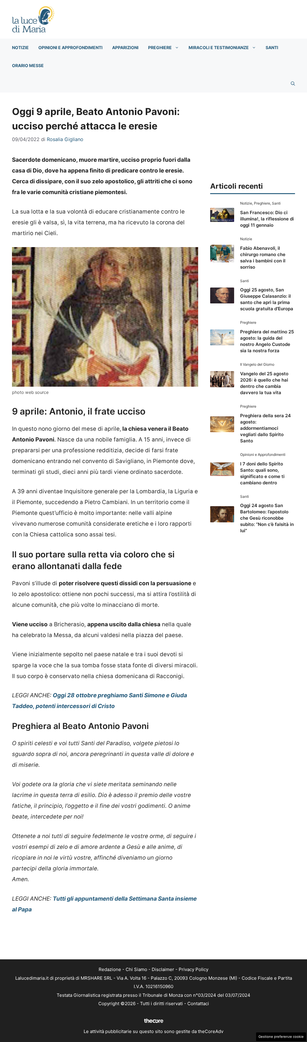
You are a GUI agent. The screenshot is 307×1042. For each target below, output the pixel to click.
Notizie (20, 47)
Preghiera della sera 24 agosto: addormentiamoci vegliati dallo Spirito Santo (265, 428)
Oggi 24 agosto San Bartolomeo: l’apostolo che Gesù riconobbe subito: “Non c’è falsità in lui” (267, 518)
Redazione (110, 969)
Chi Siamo (136, 969)
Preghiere (160, 47)
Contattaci (198, 1003)
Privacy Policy (193, 969)
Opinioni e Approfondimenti (70, 47)
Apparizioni (125, 47)
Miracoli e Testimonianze (219, 47)
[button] (293, 84)
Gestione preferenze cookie (281, 1037)
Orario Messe (28, 65)
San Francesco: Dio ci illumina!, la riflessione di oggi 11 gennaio (267, 219)
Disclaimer (163, 969)
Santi (272, 47)
